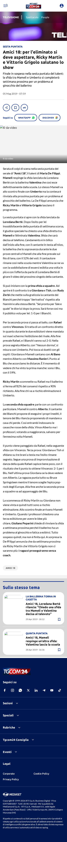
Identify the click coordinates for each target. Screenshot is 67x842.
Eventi (7, 751)
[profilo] (61, 5)
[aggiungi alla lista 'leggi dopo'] (15, 107)
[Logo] (33, 6)
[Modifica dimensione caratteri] (24, 107)
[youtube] (52, 690)
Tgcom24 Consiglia (16, 739)
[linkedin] (36, 690)
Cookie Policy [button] (41, 773)
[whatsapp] (20, 690)
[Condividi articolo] (6, 107)
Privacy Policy (11, 779)
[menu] (5, 5)
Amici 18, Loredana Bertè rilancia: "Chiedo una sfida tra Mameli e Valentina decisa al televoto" (43, 609)
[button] (33, 6)
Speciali (8, 715)
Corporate (9, 773)
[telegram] (44, 690)
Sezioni (8, 703)
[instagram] (12, 690)
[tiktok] (59, 690)
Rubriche (9, 727)
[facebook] (4, 690)
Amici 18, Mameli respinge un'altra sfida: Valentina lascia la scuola (43, 641)
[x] (28, 690)
